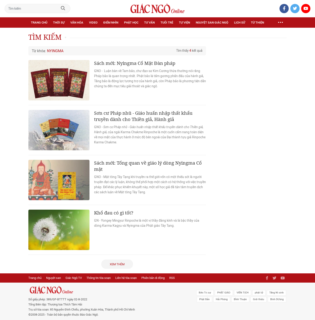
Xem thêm (117, 264)
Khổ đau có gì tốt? (113, 213)
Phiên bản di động (153, 278)
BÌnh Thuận (240, 299)
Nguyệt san (53, 278)
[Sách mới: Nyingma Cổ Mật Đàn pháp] (58, 80)
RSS (172, 278)
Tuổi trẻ (166, 22)
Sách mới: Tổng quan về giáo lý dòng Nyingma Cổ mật (148, 166)
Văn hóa (76, 22)
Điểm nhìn (110, 22)
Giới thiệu (258, 299)
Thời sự (59, 22)
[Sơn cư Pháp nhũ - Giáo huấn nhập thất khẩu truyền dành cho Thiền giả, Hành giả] (58, 130)
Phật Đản (204, 299)
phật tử (259, 292)
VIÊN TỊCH (243, 292)
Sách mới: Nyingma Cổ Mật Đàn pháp (134, 63)
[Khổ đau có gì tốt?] (58, 230)
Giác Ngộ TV (73, 278)
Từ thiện (257, 22)
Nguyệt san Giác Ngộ (212, 22)
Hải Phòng (222, 299)
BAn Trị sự (205, 292)
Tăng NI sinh (276, 292)
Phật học (131, 22)
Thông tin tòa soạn (98, 278)
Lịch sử (239, 22)
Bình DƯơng (277, 299)
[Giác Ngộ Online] (105, 290)
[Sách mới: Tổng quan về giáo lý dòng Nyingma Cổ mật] (58, 180)
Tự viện (184, 22)
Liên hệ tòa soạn (126, 278)
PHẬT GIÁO (223, 292)
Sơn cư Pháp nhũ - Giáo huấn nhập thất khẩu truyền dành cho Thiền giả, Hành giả (143, 116)
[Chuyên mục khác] (280, 22)
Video (93, 22)
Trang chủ (39, 22)
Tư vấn (149, 22)
